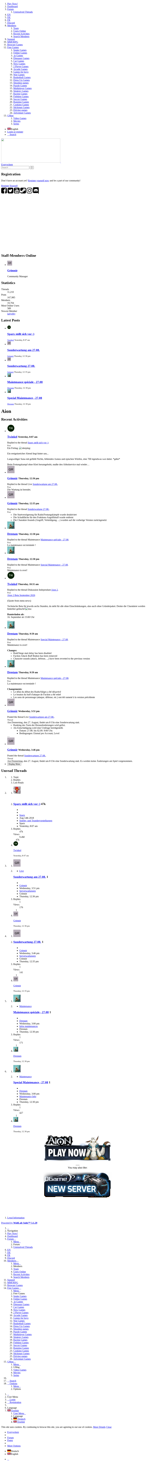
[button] (77, 63)
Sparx (22, 815)
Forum (10, 1437)
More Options (14, 1446)
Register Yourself (9, 185)
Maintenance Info (27, 1096)
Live (21, 871)
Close (109, 1427)
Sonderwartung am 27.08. (23, 350)
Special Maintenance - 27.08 (24, 398)
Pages (10, 1440)
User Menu (18, 1413)
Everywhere (7, 164)
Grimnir (12, 270)
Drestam (10, 388)
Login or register (15, 131)
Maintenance (25, 1006)
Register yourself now (38, 180)
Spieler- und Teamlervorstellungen (35, 820)
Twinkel (10, 340)
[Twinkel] (11, 431)
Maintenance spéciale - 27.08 (25, 382)
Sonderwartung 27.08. (21, 366)
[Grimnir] (11, 472)
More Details (99, 1427)
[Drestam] (11, 528)
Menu (16, 1241)
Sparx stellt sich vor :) (20, 334)
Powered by (19, 1223)
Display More (14, 764)
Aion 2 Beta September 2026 (21, 595)
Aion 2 (54, 590)
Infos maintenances (28, 1026)
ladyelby (11, 314)
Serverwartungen (27, 891)
